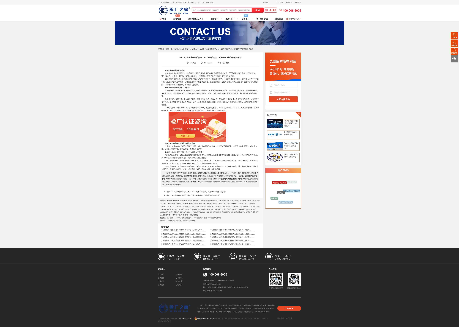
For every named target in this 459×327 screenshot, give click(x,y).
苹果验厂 (241, 203)
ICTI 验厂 (179, 215)
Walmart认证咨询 (244, 10)
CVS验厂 (224, 10)
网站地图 (288, 2)
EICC (174, 206)
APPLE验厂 (234, 203)
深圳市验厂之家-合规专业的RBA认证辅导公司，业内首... (231, 230)
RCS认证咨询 (234, 200)
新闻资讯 (245, 18)
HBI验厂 (170, 200)
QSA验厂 (183, 212)
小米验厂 (220, 203)
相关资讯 (165, 226)
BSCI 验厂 (229, 18)
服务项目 (177, 18)
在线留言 (298, 2)
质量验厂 (255, 212)
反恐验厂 (249, 212)
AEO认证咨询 (251, 200)
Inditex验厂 (163, 203)
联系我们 (279, 18)
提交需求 (272, 10)
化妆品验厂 (196, 200)
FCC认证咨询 (197, 212)
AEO (258, 200)
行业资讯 (161, 281)
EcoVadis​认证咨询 (186, 200)
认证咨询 (243, 206)
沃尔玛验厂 (235, 206)
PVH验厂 (186, 203)
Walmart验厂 (227, 206)
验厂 (247, 206)
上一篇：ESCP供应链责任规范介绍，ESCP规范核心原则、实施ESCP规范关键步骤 (195, 191)
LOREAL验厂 (164, 212)
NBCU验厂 (243, 200)
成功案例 (214, 18)
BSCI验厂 (253, 206)
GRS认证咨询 (205, 209)
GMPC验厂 (215, 200)
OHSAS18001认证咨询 (190, 215)
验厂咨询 (174, 49)
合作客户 (179, 278)
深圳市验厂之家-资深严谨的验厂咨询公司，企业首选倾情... (183, 237)
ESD (200, 203)
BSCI (258, 206)
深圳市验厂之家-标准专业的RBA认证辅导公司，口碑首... (231, 233)
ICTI (193, 206)
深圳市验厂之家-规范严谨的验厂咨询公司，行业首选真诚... (183, 240)
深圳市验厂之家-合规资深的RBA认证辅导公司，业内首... (231, 240)
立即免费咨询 (283, 99)
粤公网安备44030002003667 (206, 318)
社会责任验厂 (185, 49)
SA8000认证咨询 (201, 206)
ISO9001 (189, 212)
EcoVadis (176, 200)
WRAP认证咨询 (250, 203)
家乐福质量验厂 (174, 212)
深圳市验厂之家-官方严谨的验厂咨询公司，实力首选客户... (183, 233)
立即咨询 (289, 308)
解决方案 (272, 115)
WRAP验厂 (163, 206)
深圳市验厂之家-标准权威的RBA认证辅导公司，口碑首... (231, 244)
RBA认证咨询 (205, 10)
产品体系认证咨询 (227, 212)
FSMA (204, 203)
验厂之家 (227, 203)
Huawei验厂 (172, 203)
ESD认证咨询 (193, 203)
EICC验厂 (172, 215)
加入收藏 (279, 2)
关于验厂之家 (262, 18)
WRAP (170, 206)
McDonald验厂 (251, 209)
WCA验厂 (233, 10)
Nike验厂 (234, 209)
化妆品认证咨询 (206, 200)
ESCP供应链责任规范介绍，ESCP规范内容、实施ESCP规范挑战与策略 (198, 218)
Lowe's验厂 (242, 209)
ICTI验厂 (194, 49)
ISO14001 (205, 212)
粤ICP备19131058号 (186, 318)
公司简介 (179, 284)
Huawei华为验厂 (216, 209)
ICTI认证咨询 (187, 206)
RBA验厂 (216, 10)
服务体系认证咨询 (215, 212)
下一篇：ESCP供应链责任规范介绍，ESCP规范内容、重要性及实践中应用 (191, 195)
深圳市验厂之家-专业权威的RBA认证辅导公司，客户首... (231, 237)
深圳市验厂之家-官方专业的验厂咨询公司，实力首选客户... (183, 244)
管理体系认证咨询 (240, 212)
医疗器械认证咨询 (195, 18)
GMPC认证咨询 (224, 200)
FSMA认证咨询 (212, 203)
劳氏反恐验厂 (226, 209)
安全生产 (161, 274)
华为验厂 (179, 203)
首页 (164, 18)
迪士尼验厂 (210, 206)
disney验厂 (218, 206)
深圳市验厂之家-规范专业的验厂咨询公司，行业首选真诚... (183, 230)
